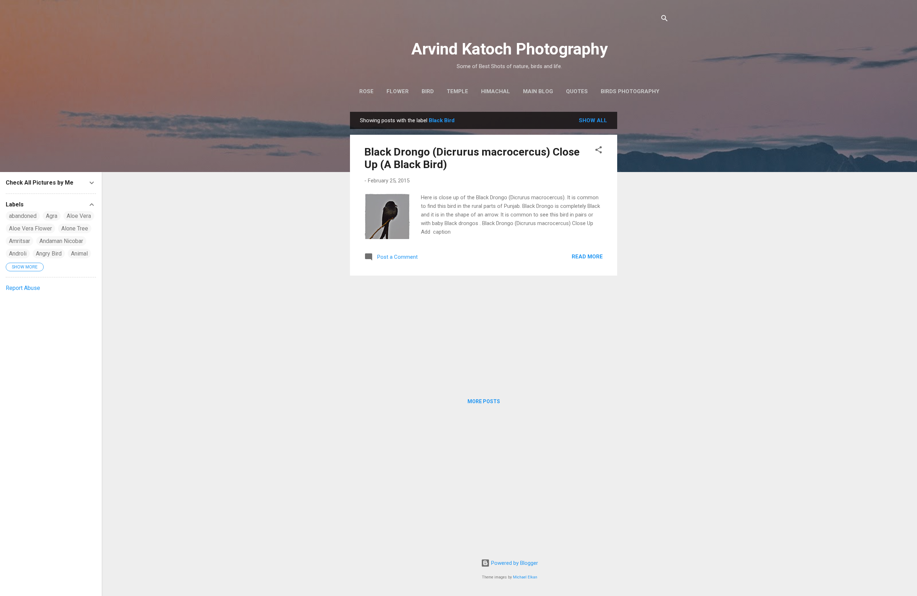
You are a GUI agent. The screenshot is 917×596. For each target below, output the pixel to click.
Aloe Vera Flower (30, 228)
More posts (483, 401)
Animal (79, 253)
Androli (18, 253)
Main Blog (538, 91)
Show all (593, 120)
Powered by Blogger (514, 563)
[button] (598, 151)
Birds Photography (630, 91)
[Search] (664, 19)
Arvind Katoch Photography (509, 48)
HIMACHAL (495, 91)
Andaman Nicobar (61, 241)
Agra (51, 216)
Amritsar (19, 241)
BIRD (428, 91)
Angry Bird (49, 253)
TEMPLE (457, 91)
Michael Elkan (525, 577)
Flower (398, 91)
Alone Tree (74, 228)
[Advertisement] (646, 219)
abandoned (23, 216)
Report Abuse (23, 288)
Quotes (577, 91)
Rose (366, 91)
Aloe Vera (79, 216)
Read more (587, 256)
